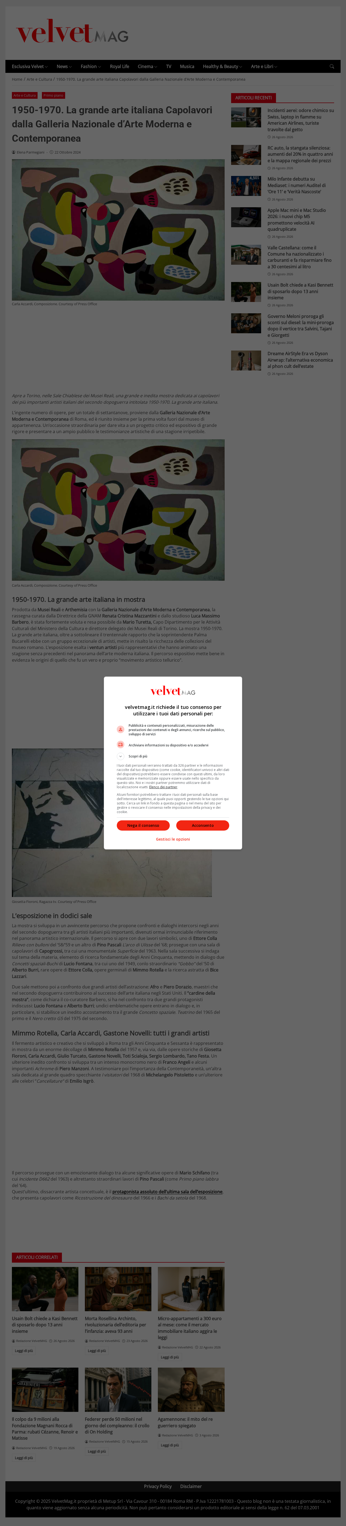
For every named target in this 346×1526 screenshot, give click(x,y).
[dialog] (173, 763)
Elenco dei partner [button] (163, 787)
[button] (173, 756)
